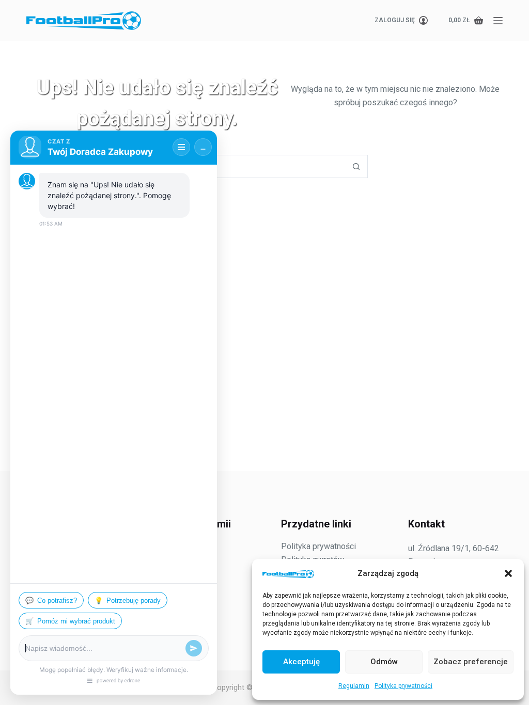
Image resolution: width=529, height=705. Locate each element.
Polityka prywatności (403, 686)
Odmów (384, 661)
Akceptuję (301, 661)
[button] (508, 573)
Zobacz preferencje (470, 661)
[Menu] (498, 20)
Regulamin (353, 686)
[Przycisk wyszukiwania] (356, 166)
